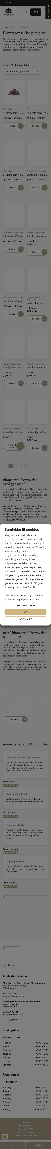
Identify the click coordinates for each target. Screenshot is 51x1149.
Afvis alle (25, 619)
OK (25, 611)
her (38, 599)
